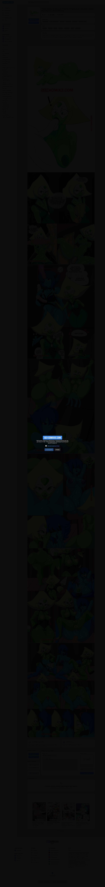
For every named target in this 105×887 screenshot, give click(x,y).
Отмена (57, 449)
